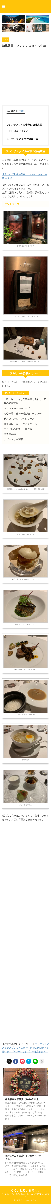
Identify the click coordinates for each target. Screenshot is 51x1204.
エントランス (21, 130)
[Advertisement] (25, 77)
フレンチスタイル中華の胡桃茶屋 (24, 124)
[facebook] (15, 1061)
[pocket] (22, 1061)
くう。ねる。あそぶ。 (25, 1190)
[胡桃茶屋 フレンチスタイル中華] (28, 1061)
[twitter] (9, 1061)
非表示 (20, 110)
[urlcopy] (41, 1061)
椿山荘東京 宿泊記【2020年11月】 (23, 1099)
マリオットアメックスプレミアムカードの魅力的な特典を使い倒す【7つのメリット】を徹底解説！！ (25, 1047)
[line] (35, 1061)
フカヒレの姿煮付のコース (24, 138)
